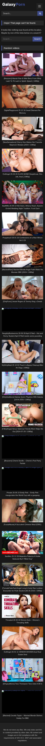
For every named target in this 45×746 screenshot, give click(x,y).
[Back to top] (37, 738)
